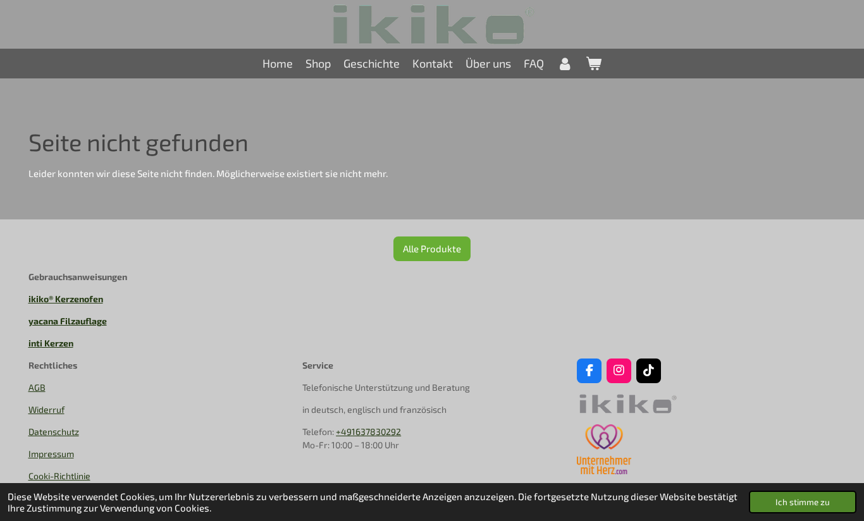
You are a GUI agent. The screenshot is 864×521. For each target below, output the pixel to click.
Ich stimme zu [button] (802, 502)
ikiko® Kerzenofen (65, 298)
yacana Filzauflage (67, 321)
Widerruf (46, 409)
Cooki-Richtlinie (59, 475)
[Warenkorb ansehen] (593, 63)
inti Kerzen (50, 343)
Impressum (51, 453)
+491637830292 (368, 431)
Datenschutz (53, 431)
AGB (37, 387)
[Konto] (564, 63)
